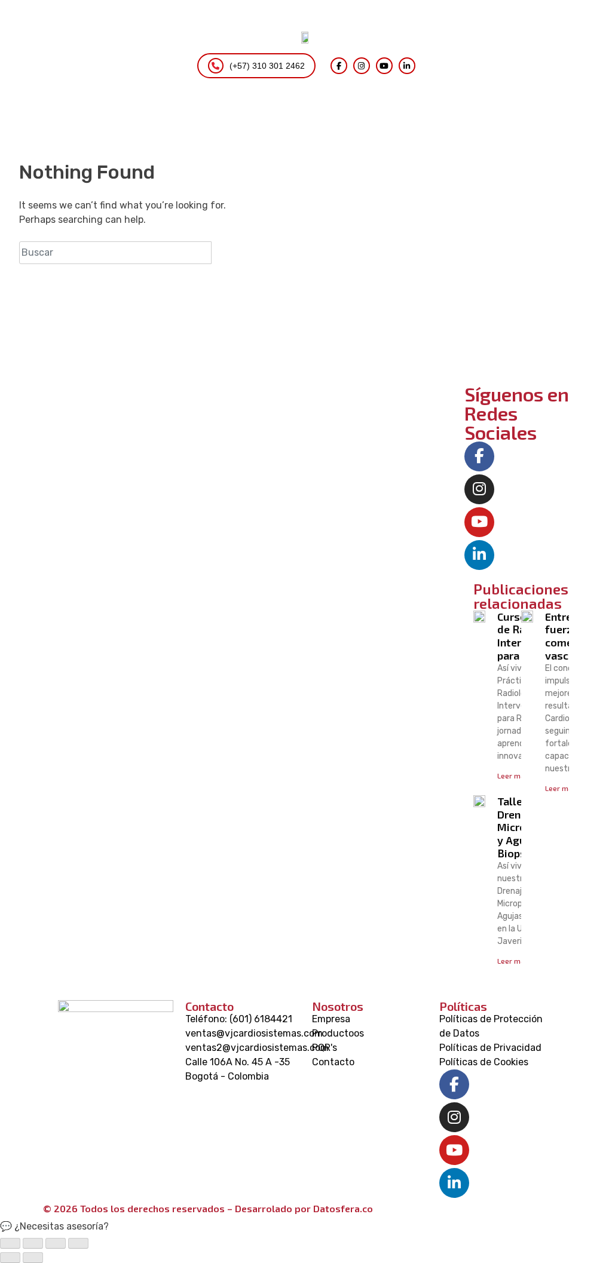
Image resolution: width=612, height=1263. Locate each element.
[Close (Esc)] (10, 1243)
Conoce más (521, 345)
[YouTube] (384, 65)
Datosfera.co (343, 1208)
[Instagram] (361, 65)
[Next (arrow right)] (33, 1257)
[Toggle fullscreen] (55, 1243)
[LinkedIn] (407, 65)
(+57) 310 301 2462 (267, 65)
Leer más (513, 775)
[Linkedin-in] (479, 555)
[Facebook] (339, 65)
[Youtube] (479, 522)
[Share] (33, 1243)
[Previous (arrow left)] (10, 1257)
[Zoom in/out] (78, 1243)
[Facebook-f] (479, 456)
